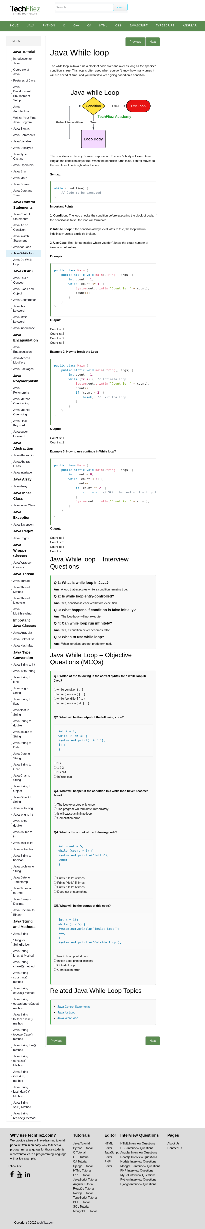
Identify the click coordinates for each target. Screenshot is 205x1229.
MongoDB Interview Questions (140, 1166)
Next (153, 41)
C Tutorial (79, 1152)
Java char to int (23, 842)
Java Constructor (24, 299)
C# (89, 25)
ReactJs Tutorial (83, 1188)
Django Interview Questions (138, 1184)
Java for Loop (22, 247)
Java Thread (21, 580)
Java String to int (24, 664)
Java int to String (24, 671)
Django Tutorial (82, 1166)
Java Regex (21, 538)
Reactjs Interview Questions (138, 1157)
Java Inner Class (24, 505)
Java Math (20, 177)
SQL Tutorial (81, 1206)
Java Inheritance (24, 328)
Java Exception (23, 524)
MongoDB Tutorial (84, 1211)
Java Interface (22, 472)
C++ (76, 25)
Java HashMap (23, 645)
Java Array (20, 486)
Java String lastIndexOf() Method (21, 1091)
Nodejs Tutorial (82, 1193)
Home (14, 25)
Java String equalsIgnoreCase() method (26, 1003)
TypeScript (165, 25)
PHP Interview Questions (136, 1170)
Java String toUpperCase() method (23, 1019)
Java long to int (23, 814)
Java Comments (24, 135)
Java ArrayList (22, 632)
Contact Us (174, 1148)
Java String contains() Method (20, 1061)
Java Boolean (22, 184)
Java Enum (20, 171)
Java (30, 25)
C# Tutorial (80, 1161)
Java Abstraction (24, 455)
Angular (190, 25)
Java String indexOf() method (20, 1076)
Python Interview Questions (138, 1179)
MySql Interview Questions (138, 1175)
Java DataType (23, 147)
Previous (135, 41)
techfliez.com (45, 1222)
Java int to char (23, 849)
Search (120, 7)
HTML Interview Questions (137, 1143)
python (49, 25)
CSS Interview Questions (136, 1148)
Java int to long (23, 808)
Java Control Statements (73, 1006)
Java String (20, 933)
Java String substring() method (20, 977)
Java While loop (24, 253)
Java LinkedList (23, 639)
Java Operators (23, 165)
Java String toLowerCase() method (23, 1034)
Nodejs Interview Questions (138, 1161)
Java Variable (22, 141)
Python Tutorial (82, 1148)
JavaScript (139, 25)
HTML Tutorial (82, 1170)
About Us (173, 1143)
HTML (103, 25)
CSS (118, 25)
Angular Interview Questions (138, 1152)
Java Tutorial (81, 1143)
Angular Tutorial (83, 1184)
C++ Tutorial (81, 1157)
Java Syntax (21, 128)
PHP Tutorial (81, 1202)
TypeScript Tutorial (85, 1197)
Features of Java (24, 80)
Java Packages (23, 369)
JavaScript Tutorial (85, 1179)
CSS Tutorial (81, 1175)
